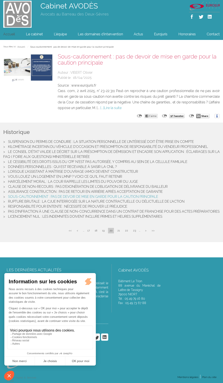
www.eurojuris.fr (83, 85)
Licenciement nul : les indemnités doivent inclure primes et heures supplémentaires (85, 216)
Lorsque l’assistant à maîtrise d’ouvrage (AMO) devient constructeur (73, 171)
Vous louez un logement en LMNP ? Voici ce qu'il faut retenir (65, 176)
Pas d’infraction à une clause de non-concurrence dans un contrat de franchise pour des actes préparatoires (114, 211)
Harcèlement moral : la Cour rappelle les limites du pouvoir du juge (73, 182)
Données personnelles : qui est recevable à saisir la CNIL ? (62, 167)
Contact (213, 34)
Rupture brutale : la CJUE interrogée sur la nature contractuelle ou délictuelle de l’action (96, 201)
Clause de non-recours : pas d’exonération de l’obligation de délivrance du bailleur (88, 187)
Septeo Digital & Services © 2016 (21, 379)
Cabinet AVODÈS (69, 6)
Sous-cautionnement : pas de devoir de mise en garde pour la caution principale (72, 47)
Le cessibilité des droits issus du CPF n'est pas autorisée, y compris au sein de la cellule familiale (97, 162)
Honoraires (187, 34)
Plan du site (209, 377)
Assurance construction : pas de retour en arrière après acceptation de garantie (85, 192)
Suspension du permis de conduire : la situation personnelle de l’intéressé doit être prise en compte (101, 142)
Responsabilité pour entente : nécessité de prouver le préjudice (67, 206)
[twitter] (201, 15)
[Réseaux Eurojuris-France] (204, 5)
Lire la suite (113, 108)
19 (103, 230)
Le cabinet (34, 34)
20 (111, 230)
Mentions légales (187, 377)
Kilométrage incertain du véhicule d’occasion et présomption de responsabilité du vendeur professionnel (108, 147)
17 (88, 230)
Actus (138, 34)
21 (118, 230)
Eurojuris (160, 34)
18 (96, 230)
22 (126, 230)
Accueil (9, 34)
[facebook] (192, 15)
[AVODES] (18, 14)
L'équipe (60, 34)
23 (134, 230)
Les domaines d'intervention (100, 34)
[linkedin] (210, 15)
